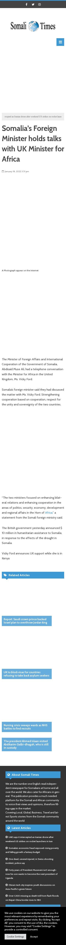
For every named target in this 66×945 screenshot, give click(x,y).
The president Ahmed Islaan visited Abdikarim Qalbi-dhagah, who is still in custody (26, 744)
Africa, (49, 512)
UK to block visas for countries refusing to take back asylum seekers (26, 674)
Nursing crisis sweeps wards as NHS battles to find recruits (25, 727)
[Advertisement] (33, 79)
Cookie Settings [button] (15, 936)
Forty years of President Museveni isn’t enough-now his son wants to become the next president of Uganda (32, 874)
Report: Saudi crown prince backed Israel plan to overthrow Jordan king (25, 621)
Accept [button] (34, 936)
